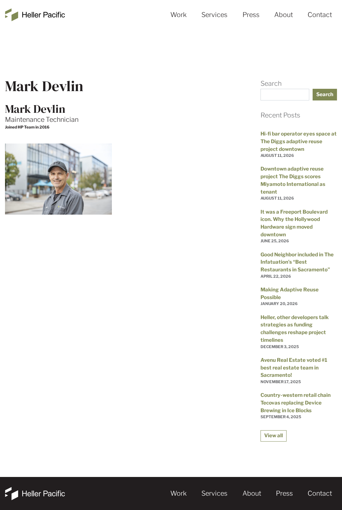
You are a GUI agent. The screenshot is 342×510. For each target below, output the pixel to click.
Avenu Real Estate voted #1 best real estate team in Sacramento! (294, 367)
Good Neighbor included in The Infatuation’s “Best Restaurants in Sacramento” (297, 262)
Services (214, 15)
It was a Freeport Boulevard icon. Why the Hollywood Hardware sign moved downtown (294, 223)
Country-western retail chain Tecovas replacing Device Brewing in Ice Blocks (296, 402)
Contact (320, 15)
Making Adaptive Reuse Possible (290, 293)
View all (273, 435)
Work (178, 15)
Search (271, 83)
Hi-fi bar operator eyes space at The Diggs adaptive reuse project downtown (299, 141)
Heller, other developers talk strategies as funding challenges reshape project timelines (295, 328)
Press (251, 15)
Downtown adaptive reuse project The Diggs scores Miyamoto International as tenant (293, 180)
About (283, 15)
